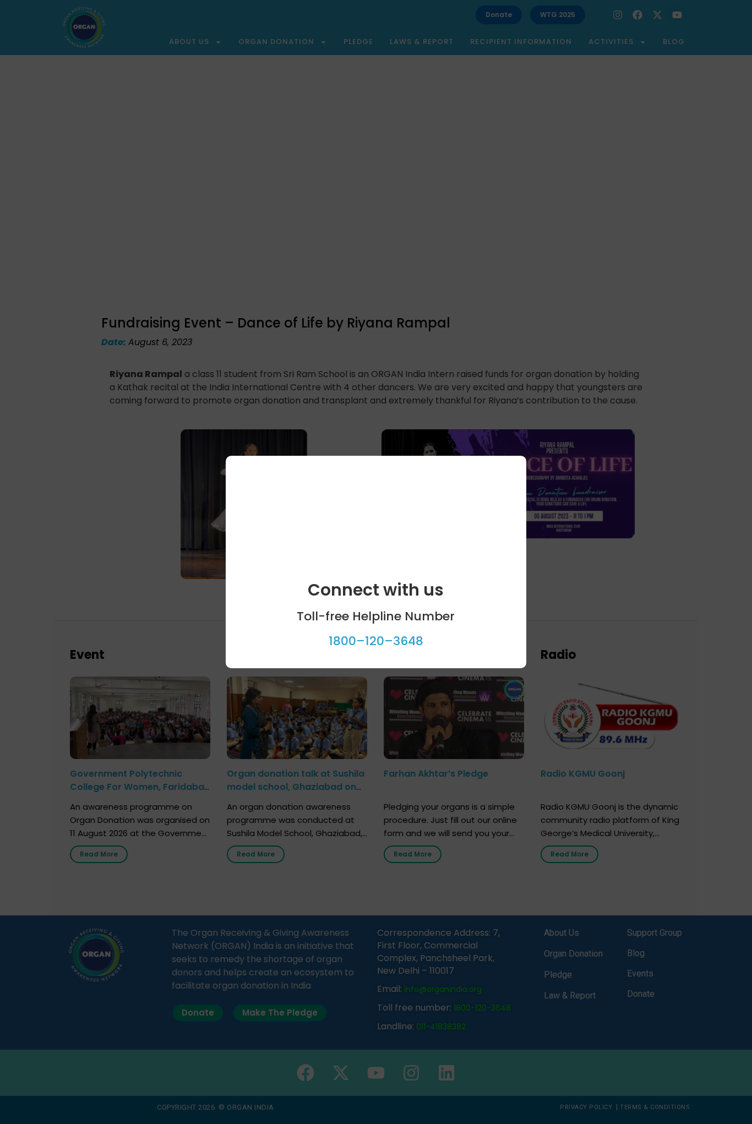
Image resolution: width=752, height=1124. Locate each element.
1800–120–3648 (376, 641)
